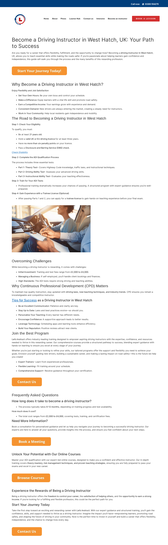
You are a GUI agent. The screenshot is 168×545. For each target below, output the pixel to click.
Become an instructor (117, 19)
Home (46, 19)
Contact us (88, 19)
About (54, 19)
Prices (63, 19)
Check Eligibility (20, 152)
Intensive (100, 19)
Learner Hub (74, 19)
